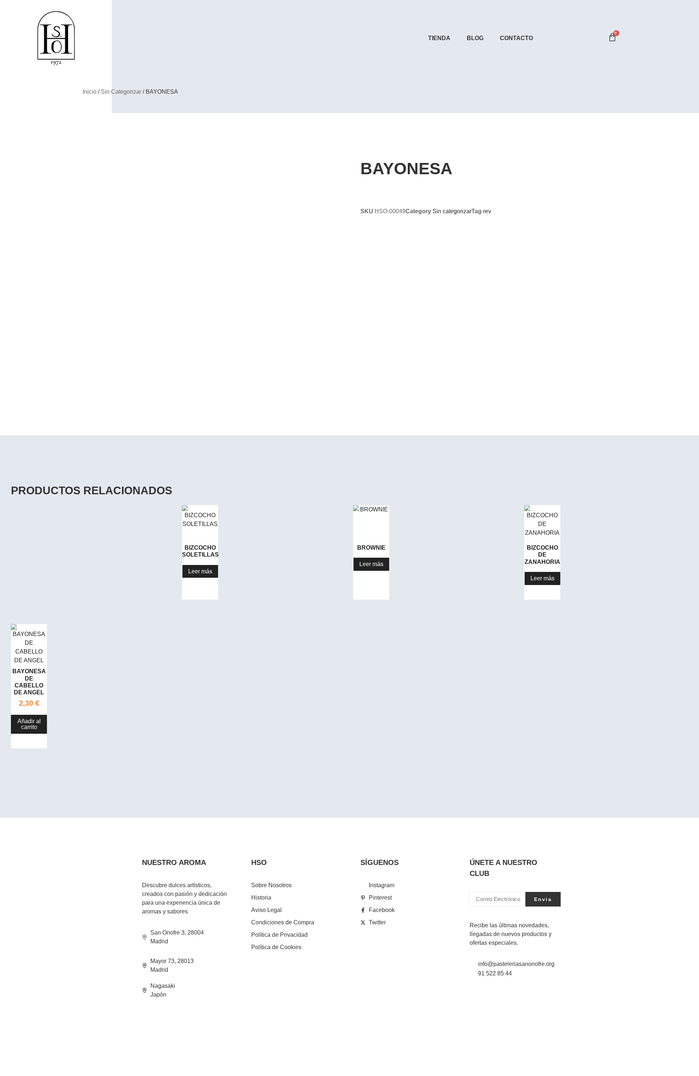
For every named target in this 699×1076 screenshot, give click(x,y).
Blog (475, 38)
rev (487, 211)
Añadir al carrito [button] (29, 724)
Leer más (200, 571)
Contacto (516, 38)
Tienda (439, 38)
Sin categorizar (121, 92)
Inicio (89, 92)
